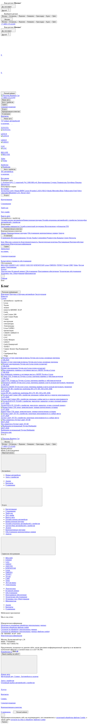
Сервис (4, 105)
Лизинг (4, 233)
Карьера (60, 238)
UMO (71, 265)
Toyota (3, 191)
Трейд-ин (9, 513)
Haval (23, 193)
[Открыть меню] (3, 275)
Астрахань (13, 16)
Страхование (11, 511)
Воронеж (22, 16)
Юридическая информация (20, 244)
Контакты (5, 116)
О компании (6, 114)
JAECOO (29, 265)
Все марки (5, 189)
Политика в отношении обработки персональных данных (23, 625)
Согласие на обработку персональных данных (19, 629)
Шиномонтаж (30, 273)
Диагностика (6, 271)
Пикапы (78, 182)
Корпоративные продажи (17, 233)
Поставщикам (64, 242)
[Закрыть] (19, 664)
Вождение (5, 294)
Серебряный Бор (10, 353)
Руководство (52, 238)
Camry (6, 319)
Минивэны (5, 184)
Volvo (79, 191)
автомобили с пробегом (13, 301)
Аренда (61, 233)
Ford (75, 191)
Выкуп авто (10, 517)
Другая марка (11, 583)
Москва (4, 16)
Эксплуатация (40, 294)
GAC (18, 193)
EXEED (12, 265)
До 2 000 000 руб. (31, 182)
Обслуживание (31, 271)
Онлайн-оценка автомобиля (12, 220)
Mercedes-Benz (58, 191)
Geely (12, 191)
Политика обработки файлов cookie (15, 627)
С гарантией (19, 182)
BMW (22, 191)
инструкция (8, 321)
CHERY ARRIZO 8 (11, 333)
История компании (18, 238)
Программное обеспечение (48, 271)
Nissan (17, 191)
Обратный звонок (8, 453)
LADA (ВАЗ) (41, 191)
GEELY (23, 265)
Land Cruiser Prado (11, 317)
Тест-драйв (10, 515)
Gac (5, 351)
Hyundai (33, 191)
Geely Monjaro (9, 340)
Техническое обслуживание (70, 271)
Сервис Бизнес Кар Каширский (16, 349)
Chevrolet (4, 193)
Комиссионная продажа (32, 220)
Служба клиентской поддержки (32, 226)
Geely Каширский (11, 344)
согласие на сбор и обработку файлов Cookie (28, 720)
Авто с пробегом (7, 102)
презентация (8, 330)
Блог (3, 242)
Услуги (4, 109)
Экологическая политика (48, 242)
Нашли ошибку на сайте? (10, 654)
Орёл (54, 16)
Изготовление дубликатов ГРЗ (57, 226)
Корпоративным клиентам (11, 111)
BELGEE (4, 265)
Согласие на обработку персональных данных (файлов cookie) (25, 631)
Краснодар (40, 16)
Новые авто (6, 100)
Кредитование (11, 509)
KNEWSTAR (39, 265)
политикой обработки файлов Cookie (70, 717)
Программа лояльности (10, 226)
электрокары (9, 324)
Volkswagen (68, 191)
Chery (28, 193)
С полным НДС (7, 182)
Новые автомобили (13, 475)
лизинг (6, 308)
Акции (8, 481)
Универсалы (62, 182)
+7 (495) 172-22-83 (8, 24)
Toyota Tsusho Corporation (36, 238)
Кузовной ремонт (18, 271)
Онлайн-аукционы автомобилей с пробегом (59, 220)
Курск (48, 16)
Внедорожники (44, 182)
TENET (60, 265)
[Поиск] (18, 52)
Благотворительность (29, 242)
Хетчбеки (71, 182)
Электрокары (11, 267)
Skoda (49, 191)
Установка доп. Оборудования (13, 273)
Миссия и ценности (13, 242)
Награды (72, 238)
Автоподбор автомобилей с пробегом (20, 526)
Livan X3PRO (9, 328)
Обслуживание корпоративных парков (43, 233)
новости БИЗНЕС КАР (13, 310)
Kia (8, 191)
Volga (76, 265)
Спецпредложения (8, 107)
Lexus (27, 191)
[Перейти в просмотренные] (18, 90)
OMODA (52, 265)
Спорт (66, 238)
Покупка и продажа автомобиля (21, 294)
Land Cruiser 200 (10, 314)
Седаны (54, 182)
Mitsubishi (12, 193)
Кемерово (30, 16)
